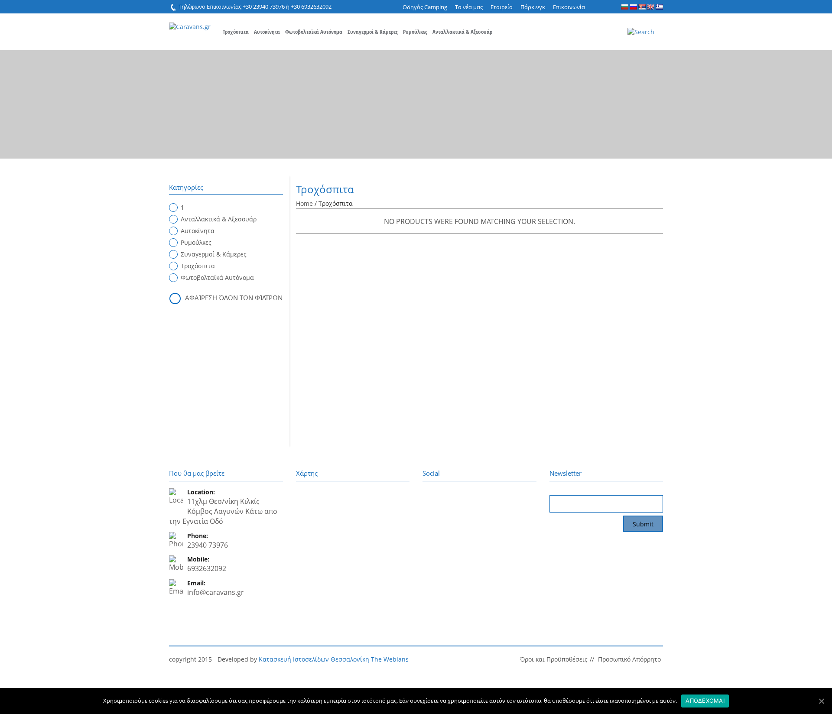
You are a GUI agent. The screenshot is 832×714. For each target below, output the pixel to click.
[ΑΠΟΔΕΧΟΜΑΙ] (821, 701)
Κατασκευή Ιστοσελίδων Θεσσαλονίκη (314, 659)
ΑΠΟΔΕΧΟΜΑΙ (705, 700)
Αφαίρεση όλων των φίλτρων (234, 297)
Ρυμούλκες (415, 32)
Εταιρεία (502, 7)
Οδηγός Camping (425, 7)
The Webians (390, 659)
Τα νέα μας (469, 7)
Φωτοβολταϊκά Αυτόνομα (313, 32)
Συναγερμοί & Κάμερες (373, 32)
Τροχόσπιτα (236, 32)
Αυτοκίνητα (267, 32)
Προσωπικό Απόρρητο (629, 659)
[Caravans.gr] (190, 22)
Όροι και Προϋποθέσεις (554, 659)
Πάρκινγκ (532, 7)
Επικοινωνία (569, 7)
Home (304, 203)
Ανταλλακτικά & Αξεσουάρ (462, 32)
